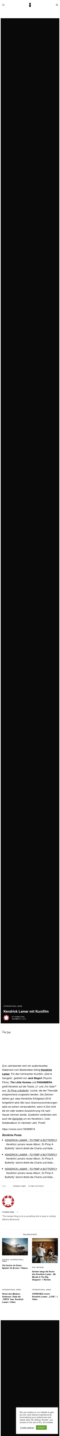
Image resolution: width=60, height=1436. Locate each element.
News (19, 1006)
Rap (33, 1267)
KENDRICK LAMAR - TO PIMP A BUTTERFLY (31, 1140)
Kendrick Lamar (19, 1186)
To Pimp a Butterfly (18, 1090)
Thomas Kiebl (19, 1017)
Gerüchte (17, 1118)
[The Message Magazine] (30, 5)
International (10, 1006)
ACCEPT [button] (41, 1427)
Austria (5, 1259)
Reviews (40, 1267)
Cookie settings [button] (27, 1427)
